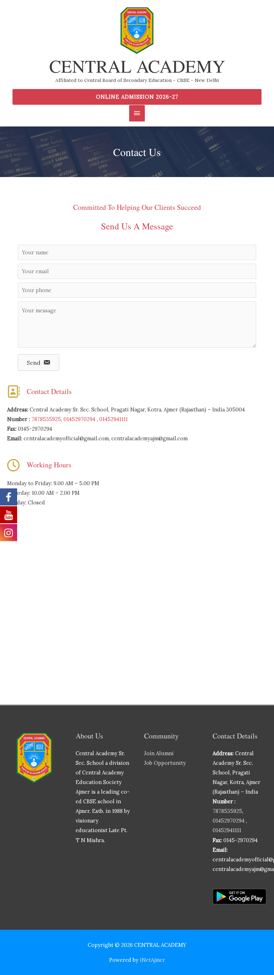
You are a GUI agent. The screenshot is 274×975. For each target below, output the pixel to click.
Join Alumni (159, 753)
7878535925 (46, 419)
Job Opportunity (165, 762)
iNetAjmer (152, 959)
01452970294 (79, 419)
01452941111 (113, 419)
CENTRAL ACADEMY (137, 66)
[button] (137, 97)
